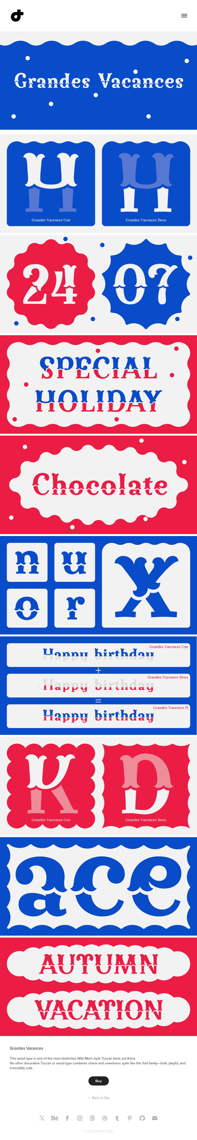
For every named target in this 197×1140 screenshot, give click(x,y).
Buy (98, 1081)
